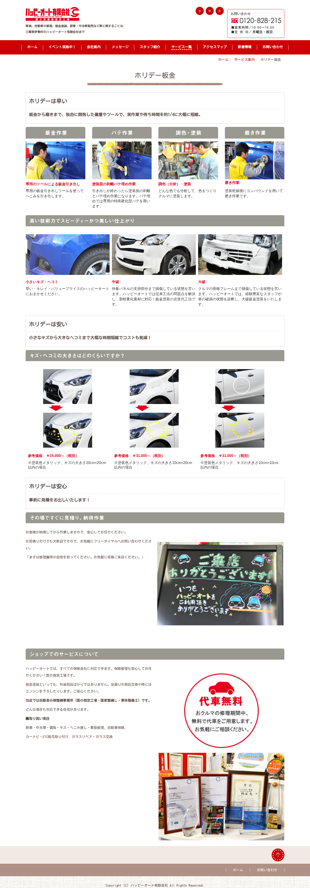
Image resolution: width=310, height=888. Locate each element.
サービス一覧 (181, 47)
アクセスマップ (215, 47)
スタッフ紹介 (150, 47)
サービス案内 (244, 59)
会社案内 (94, 47)
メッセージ (120, 47)
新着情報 (244, 47)
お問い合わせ (273, 47)
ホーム (32, 47)
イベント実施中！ (62, 47)
